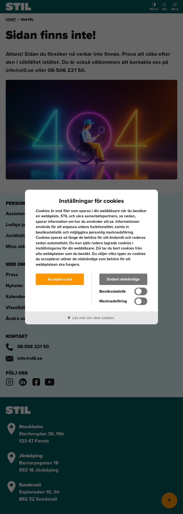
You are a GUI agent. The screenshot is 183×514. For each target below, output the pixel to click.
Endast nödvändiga (123, 279)
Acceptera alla (59, 279)
